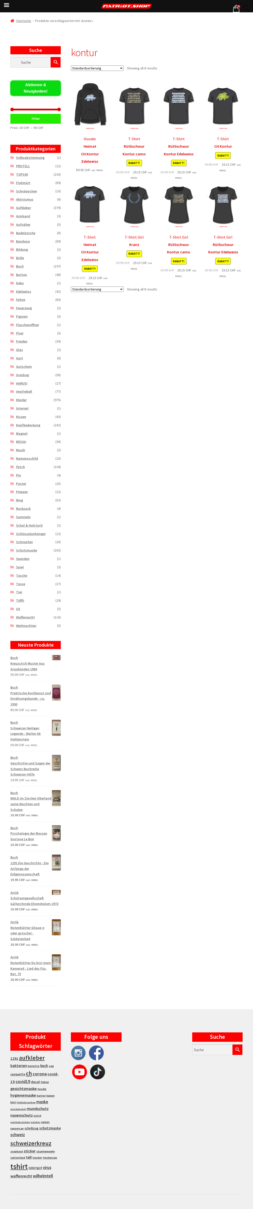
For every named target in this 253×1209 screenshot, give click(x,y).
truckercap (50, 1157)
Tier (19, 592)
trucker (37, 1157)
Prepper (22, 492)
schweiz (17, 1134)
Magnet (22, 433)
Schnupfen (24, 542)
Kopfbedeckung (28, 425)
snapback (16, 1151)
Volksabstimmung (30, 157)
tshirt (19, 1166)
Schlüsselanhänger (31, 534)
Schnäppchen (26, 191)
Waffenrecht (25, 617)
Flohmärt (23, 183)
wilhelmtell (43, 1176)
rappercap (17, 1128)
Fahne (20, 299)
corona (40, 1074)
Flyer (19, 333)
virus (47, 1167)
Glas (19, 350)
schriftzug (31, 1128)
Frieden (21, 341)
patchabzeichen (20, 1122)
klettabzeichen (26, 1102)
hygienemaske (23, 1095)
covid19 (23, 1081)
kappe (50, 1095)
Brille (20, 258)
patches (35, 1122)
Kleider (21, 400)
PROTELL (23, 166)
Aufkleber (23, 207)
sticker (30, 1151)
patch (37, 1115)
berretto (34, 1066)
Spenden (22, 558)
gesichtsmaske (23, 1088)
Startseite (23, 21)
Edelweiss (23, 291)
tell (29, 1157)
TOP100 (22, 174)
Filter (36, 118)
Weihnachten (26, 625)
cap (51, 1066)
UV (18, 609)
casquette (17, 1074)
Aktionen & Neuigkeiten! (35, 88)
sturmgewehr (45, 1151)
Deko (20, 283)
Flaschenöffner (27, 325)
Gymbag (22, 375)
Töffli (20, 600)
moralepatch (18, 1109)
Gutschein (24, 366)
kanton (41, 1095)
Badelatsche (25, 233)
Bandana (23, 241)
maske (42, 1102)
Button (21, 274)
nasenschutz (21, 1115)
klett (13, 1102)
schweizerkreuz (30, 1143)
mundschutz (38, 1108)
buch (44, 1065)
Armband (23, 216)
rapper (45, 1122)
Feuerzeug (24, 308)
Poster (21, 483)
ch (29, 1073)
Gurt (19, 358)
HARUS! (21, 383)
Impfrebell (24, 391)
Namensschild (27, 458)
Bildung (22, 249)
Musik (20, 450)
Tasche (21, 575)
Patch (20, 467)
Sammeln (23, 517)
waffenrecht (21, 1176)
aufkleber (32, 1057)
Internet (22, 408)
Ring (19, 500)
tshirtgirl (35, 1168)
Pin (18, 475)
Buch (20, 266)
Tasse (20, 584)
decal (35, 1082)
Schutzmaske (26, 550)
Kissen (21, 416)
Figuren (22, 316)
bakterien (18, 1065)
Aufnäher (23, 224)
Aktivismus (24, 199)
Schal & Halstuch (29, 525)
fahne (45, 1082)
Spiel (20, 567)
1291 (14, 1058)
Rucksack (23, 508)
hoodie (42, 1089)
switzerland (17, 1157)
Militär (21, 441)
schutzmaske (50, 1128)
